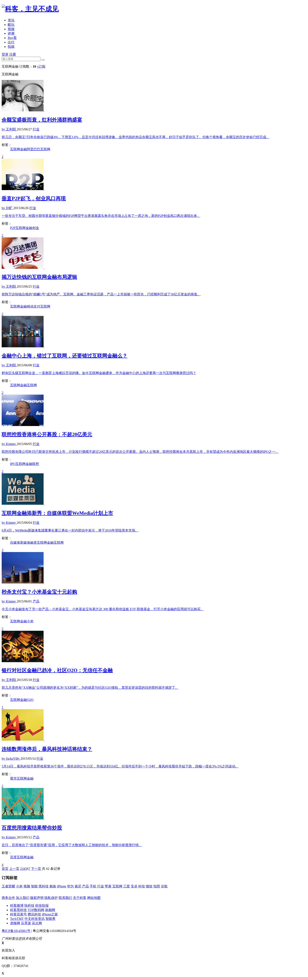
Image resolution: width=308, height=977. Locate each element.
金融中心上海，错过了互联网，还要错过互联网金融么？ (64, 355)
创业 (35, 228)
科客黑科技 (18, 910)
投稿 (11, 46)
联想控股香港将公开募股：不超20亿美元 (47, 434)
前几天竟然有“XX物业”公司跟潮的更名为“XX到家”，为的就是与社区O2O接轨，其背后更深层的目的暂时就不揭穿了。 (90, 687)
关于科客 (79, 898)
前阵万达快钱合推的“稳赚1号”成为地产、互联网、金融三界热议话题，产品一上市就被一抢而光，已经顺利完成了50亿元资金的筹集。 (101, 294)
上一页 (14, 868)
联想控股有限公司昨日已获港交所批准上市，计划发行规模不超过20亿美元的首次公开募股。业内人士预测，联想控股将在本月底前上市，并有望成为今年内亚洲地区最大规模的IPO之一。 (140, 451)
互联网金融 (18, 149)
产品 (85, 886)
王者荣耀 (8, 886)
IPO (13, 464)
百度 (13, 857)
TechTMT (17, 918)
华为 (70, 886)
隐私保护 (51, 898)
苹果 (108, 886)
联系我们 (65, 898)
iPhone (61, 886)
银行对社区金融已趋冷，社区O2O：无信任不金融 (57, 670)
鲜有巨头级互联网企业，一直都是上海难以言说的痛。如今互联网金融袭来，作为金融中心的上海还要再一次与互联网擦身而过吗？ (99, 373)
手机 (93, 886)
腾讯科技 (34, 914)
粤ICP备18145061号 (16, 931)
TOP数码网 (36, 910)
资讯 (11, 20)
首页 (5, 868)
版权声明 (37, 898)
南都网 (50, 910)
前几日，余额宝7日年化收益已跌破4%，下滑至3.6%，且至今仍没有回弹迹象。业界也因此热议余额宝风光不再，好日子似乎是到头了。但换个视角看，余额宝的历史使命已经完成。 (135, 137)
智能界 (50, 918)
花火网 (37, 923)
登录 (5, 54)
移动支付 (33, 306)
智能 (34, 886)
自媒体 (15, 542)
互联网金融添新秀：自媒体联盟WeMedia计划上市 (57, 513)
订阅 (41, 66)
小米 (30, 621)
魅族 (52, 886)
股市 (13, 778)
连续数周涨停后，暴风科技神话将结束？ (47, 749)
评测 (11, 33)
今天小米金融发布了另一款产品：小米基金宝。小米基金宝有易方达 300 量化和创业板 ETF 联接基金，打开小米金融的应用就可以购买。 (103, 609)
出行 (11, 42)
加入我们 (22, 898)
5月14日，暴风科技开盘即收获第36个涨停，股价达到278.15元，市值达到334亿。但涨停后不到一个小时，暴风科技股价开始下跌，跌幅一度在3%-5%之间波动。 (120, 766)
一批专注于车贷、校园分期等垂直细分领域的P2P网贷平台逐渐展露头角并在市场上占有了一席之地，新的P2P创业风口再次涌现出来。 (101, 216)
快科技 (29, 905)
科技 (141, 886)
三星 (126, 886)
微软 (149, 886)
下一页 (36, 868)
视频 (11, 29)
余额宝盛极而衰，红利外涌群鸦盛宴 (42, 119)
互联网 (45, 149)
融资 (33, 542)
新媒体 (25, 542)
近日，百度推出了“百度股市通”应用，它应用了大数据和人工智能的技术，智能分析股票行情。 (72, 845)
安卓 (134, 886)
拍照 (156, 886)
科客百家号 (18, 914)
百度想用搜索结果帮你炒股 (32, 827)
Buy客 (12, 38)
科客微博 (16, 905)
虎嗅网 (15, 923)
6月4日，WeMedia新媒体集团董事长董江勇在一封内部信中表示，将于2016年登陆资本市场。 (70, 530)
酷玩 (11, 24)
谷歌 (164, 886)
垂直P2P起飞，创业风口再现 (34, 198)
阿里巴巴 (33, 149)
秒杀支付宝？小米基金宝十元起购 (39, 592)
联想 (35, 464)
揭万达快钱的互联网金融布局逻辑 (39, 277)
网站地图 (94, 898)
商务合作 (8, 898)
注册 (12, 54)
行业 (100, 886)
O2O (30, 700)
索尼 (78, 886)
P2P (13, 228)
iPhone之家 (50, 914)
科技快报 (42, 905)
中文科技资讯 (35, 918)
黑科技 (44, 886)
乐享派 (26, 923)
